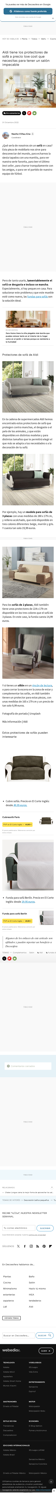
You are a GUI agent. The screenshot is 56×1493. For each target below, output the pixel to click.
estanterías (9, 1294)
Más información (43, 1490)
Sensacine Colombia (38, 1464)
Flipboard (29, 113)
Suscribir (45, 1228)
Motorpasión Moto (37, 1411)
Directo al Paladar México (14, 1473)
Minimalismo (10, 1288)
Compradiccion (10, 1435)
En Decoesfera (12, 330)
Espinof (32, 1391)
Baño (43, 39)
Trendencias (8, 1426)
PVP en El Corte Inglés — (17, 824)
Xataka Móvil (9, 1372)
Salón (31, 952)
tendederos (35, 1300)
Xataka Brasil (9, 1455)
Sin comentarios (13, 113)
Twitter (24, 113)
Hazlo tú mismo (37, 1288)
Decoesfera (8, 1430)
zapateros (8, 1300)
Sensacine (33, 1387)
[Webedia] (11, 1352)
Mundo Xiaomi (9, 1385)
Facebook (24, 1245)
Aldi (41, 952)
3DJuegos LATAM (36, 1450)
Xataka (6, 1367)
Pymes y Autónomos (38, 1430)
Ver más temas (11, 1318)
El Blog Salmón (35, 1426)
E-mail (34, 113)
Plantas (7, 1276)
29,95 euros (28, 901)
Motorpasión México (38, 1473)
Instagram (31, 1245)
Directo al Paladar (11, 1406)
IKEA (31, 1294)
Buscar (42, 1335)
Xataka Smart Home (12, 1381)
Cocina (7, 1282)
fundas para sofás (37, 296)
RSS (37, 1245)
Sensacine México (37, 1459)
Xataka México (9, 1450)
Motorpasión (34, 1406)
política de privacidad (37, 1235)
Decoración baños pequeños (37, 1200)
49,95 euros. (20, 805)
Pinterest (44, 1245)
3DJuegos (33, 1367)
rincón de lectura (42, 685)
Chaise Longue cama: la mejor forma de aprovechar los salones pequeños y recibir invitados (29, 1192)
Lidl (5, 1306)
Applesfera (7, 1376)
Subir (44, 1351)
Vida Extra (33, 1372)
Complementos (19, 952)
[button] (22, 134)
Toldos (34, 39)
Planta (24, 39)
